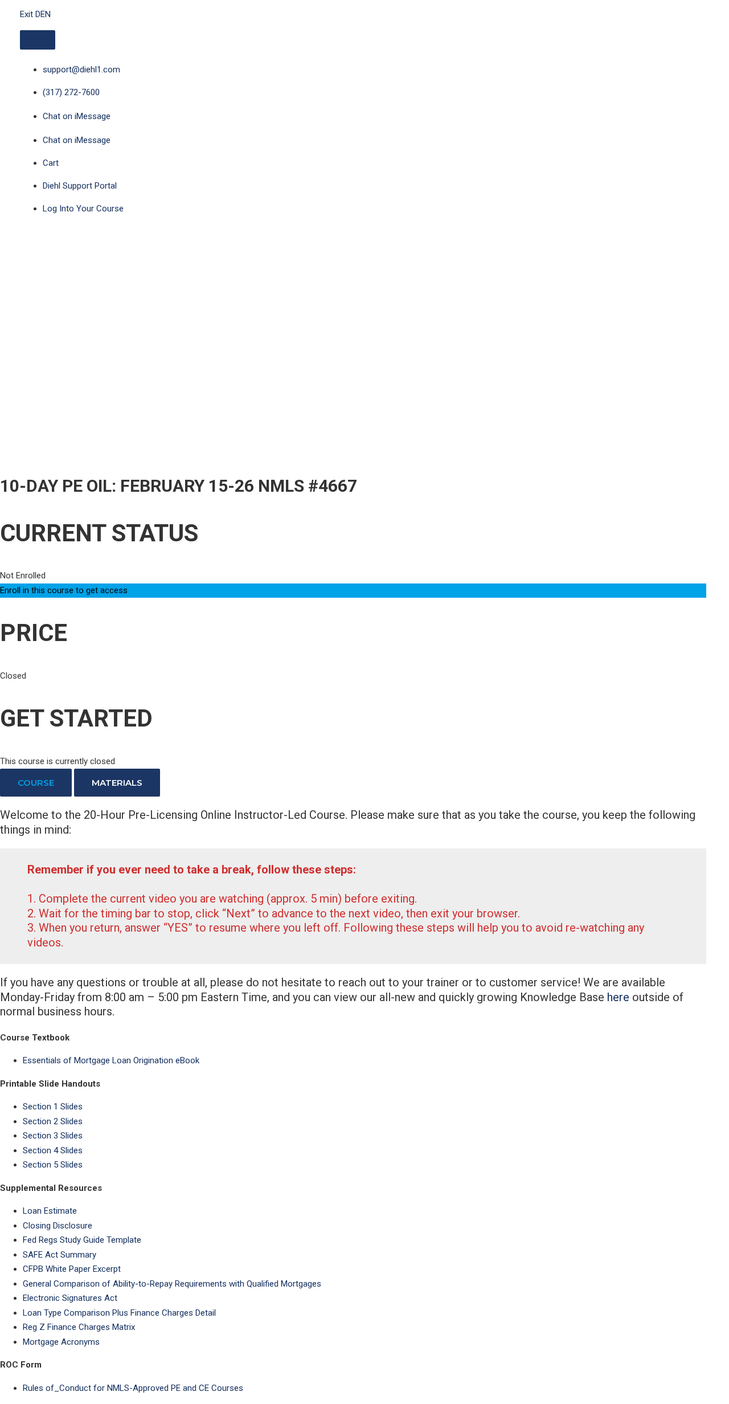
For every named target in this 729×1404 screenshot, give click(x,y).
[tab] (36, 783)
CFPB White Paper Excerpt (72, 1269)
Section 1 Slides (53, 1106)
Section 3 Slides (53, 1135)
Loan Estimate (50, 1211)
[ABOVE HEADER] (37, 40)
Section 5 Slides (53, 1165)
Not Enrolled (23, 575)
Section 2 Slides (53, 1121)
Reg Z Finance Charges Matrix (79, 1327)
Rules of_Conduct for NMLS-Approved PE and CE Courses (133, 1388)
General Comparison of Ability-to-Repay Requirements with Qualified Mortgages (172, 1284)
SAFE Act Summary (59, 1255)
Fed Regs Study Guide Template (82, 1240)
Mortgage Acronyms (61, 1342)
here (618, 997)
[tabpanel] (353, 913)
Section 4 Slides (53, 1150)
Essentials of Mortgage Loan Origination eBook (111, 1060)
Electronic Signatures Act (70, 1298)
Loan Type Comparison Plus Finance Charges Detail (119, 1313)
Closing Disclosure (57, 1226)
